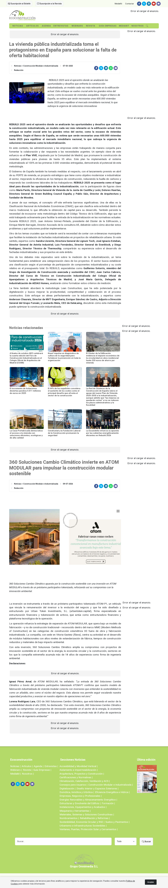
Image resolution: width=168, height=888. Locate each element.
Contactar (129, 3)
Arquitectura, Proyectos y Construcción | (82, 773)
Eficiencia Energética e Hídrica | (112, 792)
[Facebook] (139, 4)
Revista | (27, 769)
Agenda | (38, 766)
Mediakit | (15, 773)
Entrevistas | (51, 766)
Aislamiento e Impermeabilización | (79, 769)
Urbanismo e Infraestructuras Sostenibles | (83, 825)
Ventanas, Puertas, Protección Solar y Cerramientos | (89, 829)
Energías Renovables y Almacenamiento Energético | (88, 799)
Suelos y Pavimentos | (117, 821)
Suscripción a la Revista (50, 3)
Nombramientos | (69, 818)
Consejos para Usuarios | (73, 784)
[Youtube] (154, 4)
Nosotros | (28, 773)
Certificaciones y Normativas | (76, 777)
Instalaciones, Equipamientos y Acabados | (83, 807)
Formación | (108, 803)
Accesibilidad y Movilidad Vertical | (79, 766)
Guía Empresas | (42, 769)
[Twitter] (144, 4)
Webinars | (16, 769)
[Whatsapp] (111, 68)
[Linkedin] (149, 4)
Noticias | (15, 766)
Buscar (147, 841)
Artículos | (27, 766)
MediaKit (118, 3)
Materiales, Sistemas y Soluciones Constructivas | (87, 814)
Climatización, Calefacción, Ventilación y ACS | (85, 781)
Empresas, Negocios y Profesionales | (81, 795)
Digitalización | (67, 788)
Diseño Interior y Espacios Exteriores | (97, 788)
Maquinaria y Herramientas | (75, 810)
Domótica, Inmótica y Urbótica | (77, 792)
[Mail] (158, 4)
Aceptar (150, 882)
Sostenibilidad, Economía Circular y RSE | (82, 821)
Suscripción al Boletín (20, 3)
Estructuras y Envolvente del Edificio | (80, 803)
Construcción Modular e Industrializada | (110, 784)
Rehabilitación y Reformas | (95, 818)
